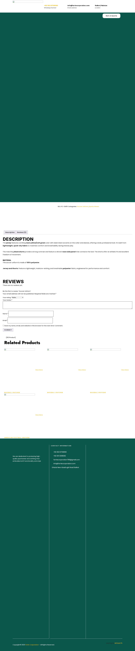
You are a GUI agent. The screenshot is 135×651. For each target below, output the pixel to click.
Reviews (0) (21, 232)
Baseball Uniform (12, 392)
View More (39, 370)
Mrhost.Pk (118, 643)
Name (5, 314)
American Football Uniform (17, 437)
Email (5, 320)
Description (10, 232)
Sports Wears (94, 206)
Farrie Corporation (32, 645)
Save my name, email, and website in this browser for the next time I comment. (33, 326)
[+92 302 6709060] (46, 2)
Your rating (7, 297)
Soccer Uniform (82, 206)
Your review (7, 300)
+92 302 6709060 (51, 5)
